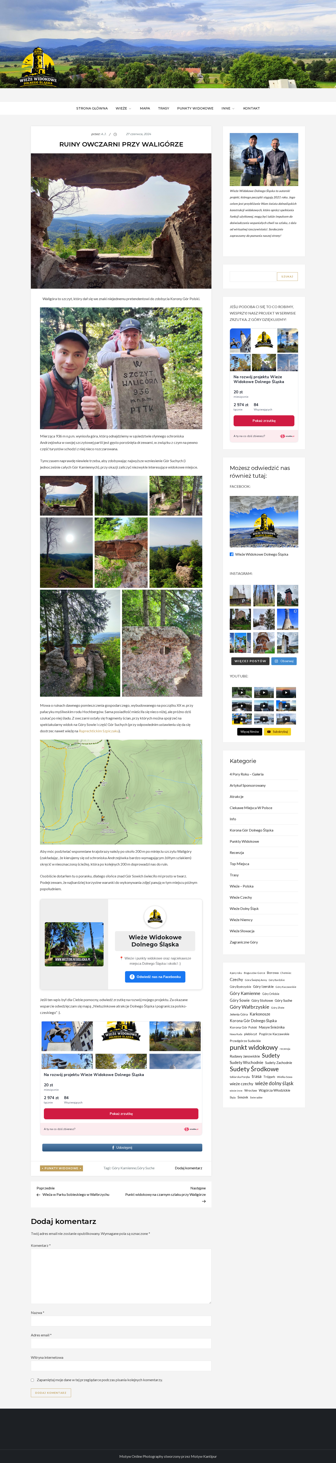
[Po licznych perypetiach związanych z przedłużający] (287, 595)
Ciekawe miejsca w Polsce (251, 807)
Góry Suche (146, 1168)
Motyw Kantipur (204, 1456)
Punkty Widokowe (61, 1168)
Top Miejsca (239, 863)
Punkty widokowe (195, 108)
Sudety (271, 1055)
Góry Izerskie (263, 986)
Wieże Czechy (241, 897)
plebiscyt (250, 1034)
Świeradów (256, 1097)
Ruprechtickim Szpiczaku (99, 731)
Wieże (121, 108)
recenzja (285, 1048)
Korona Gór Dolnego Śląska (251, 830)
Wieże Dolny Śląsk (244, 908)
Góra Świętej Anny (256, 980)
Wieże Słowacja (242, 931)
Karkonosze (260, 1014)
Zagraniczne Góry (244, 942)
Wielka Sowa (284, 1077)
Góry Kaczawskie (285, 987)
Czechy (236, 979)
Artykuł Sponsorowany (248, 785)
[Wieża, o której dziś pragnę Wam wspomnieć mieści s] (287, 642)
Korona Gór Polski (243, 1027)
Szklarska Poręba (240, 1077)
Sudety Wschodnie (246, 1062)
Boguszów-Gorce (254, 973)
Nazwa (37, 1312)
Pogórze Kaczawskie (274, 1034)
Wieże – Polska (241, 886)
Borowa (273, 973)
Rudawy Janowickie (245, 1056)
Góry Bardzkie (277, 979)
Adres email (41, 1335)
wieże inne (236, 1090)
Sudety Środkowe (254, 1069)
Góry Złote (277, 1007)
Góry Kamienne (124, 1168)
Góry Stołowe (262, 1000)
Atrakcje (236, 796)
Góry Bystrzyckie (240, 987)
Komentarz (41, 1245)
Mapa (145, 108)
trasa (256, 1076)
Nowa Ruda (236, 1034)
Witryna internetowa (47, 1357)
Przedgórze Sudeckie (245, 1041)
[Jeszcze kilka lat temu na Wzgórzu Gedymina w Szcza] (264, 642)
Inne (225, 108)
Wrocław (250, 1090)
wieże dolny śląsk (274, 1083)
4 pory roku (236, 972)
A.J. (103, 134)
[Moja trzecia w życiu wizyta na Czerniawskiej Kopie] (264, 619)
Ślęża (233, 1097)
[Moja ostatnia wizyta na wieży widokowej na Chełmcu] (240, 595)
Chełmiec (285, 972)
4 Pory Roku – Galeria (247, 774)
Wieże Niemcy (241, 919)
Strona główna (92, 108)
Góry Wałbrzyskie (249, 1007)
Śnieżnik (242, 1097)
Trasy (163, 108)
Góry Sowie (240, 1000)
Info (233, 819)
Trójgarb (269, 1077)
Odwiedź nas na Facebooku (156, 977)
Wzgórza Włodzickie (274, 1090)
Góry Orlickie (270, 994)
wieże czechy (241, 1083)
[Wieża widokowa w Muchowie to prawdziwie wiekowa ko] (264, 595)
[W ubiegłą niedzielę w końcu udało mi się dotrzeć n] (287, 619)
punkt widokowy (254, 1047)
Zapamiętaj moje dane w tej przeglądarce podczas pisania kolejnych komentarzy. (100, 1380)
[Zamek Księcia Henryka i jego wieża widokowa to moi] (240, 619)
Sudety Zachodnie (278, 1063)
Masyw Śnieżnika (272, 1027)
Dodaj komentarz (188, 1168)
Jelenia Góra (239, 1014)
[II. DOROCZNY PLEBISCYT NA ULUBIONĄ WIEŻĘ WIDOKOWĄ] (240, 642)
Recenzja (237, 852)
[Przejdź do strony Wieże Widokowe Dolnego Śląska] (74, 944)
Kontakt (251, 108)
